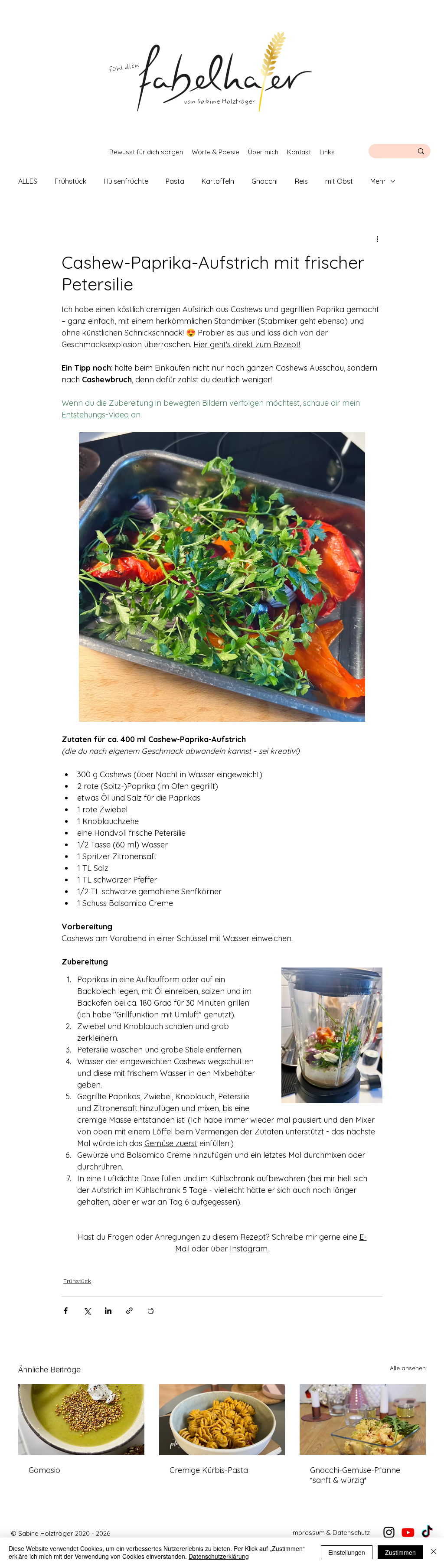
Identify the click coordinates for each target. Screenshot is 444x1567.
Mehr (378, 181)
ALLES (27, 181)
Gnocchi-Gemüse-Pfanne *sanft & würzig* (355, 1475)
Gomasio (44, 1470)
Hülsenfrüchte (126, 181)
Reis (301, 181)
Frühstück (70, 181)
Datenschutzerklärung (219, 1556)
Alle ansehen (408, 1368)
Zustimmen (400, 1552)
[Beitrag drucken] (151, 1310)
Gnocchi (264, 181)
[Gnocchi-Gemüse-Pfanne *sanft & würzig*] (363, 1419)
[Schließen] (433, 1552)
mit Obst (339, 181)
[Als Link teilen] (129, 1310)
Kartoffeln (218, 181)
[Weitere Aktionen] (377, 238)
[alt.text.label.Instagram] (389, 1532)
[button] (146, 152)
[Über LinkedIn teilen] (108, 1310)
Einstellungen (346, 1552)
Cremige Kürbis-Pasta (209, 1470)
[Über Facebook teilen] (66, 1310)
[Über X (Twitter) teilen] (87, 1310)
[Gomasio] (81, 1419)
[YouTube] (408, 1532)
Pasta (175, 181)
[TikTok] (427, 1532)
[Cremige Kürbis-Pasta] (222, 1419)
